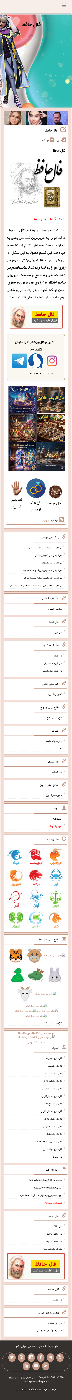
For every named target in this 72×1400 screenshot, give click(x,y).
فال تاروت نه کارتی (53, 1118)
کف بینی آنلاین (17, 503)
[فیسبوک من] (40, 1357)
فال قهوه (58, 655)
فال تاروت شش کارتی (51, 1111)
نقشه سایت (21, 1389)
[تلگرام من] (50, 1357)
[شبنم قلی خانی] (15, 118)
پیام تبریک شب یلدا (52, 1248)
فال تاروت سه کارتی (52, 1088)
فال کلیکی (57, 771)
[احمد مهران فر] (57, 118)
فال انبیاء (58, 632)
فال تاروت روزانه (54, 1058)
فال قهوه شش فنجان (52, 670)
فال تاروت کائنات (53, 1073)
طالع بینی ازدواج (36, 505)
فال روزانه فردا (54, 1322)
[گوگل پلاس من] (45, 1366)
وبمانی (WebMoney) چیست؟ (48, 1187)
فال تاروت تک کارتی (52, 1080)
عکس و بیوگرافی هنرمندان (49, 1330)
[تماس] (21, 1357)
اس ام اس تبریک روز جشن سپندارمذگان (42, 577)
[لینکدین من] (26, 1366)
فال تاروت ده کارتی (52, 1126)
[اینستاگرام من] (31, 1357)
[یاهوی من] (60, 1357)
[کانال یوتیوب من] (36, 1366)
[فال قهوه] (51, 429)
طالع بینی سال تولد (53, 1022)
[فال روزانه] (22, 401)
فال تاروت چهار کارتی (52, 1095)
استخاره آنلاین (55, 608)
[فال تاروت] (51, 401)
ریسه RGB (57, 818)
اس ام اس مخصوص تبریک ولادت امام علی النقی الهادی (36, 585)
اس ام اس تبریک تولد (52, 562)
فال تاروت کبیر (54, 1065)
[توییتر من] (12, 1357)
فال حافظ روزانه (54, 1233)
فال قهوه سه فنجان (53, 663)
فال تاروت (57, 1156)
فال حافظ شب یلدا (53, 1241)
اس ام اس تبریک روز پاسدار (48, 555)
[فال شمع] (22, 429)
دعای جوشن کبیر (54, 740)
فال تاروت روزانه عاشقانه (49, 1141)
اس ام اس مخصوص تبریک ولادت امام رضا (42, 570)
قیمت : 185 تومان (36, 1038)
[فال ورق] (22, 458)
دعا (60, 748)
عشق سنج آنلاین (54, 795)
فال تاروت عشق (54, 1133)
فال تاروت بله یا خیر (52, 1149)
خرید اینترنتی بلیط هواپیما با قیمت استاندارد (41, 1195)
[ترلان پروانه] (36, 118)
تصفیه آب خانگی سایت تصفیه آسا (45, 1180)
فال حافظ (31, 24)
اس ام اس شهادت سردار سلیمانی (45, 547)
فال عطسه (57, 1299)
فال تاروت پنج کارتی (52, 1103)
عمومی (46, 520)
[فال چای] (51, 458)
